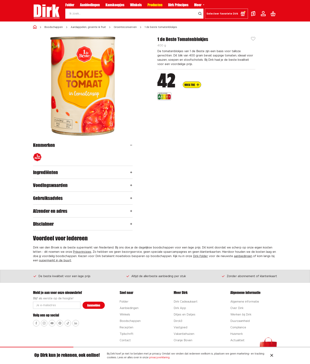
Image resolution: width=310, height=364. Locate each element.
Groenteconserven (125, 27)
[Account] (264, 13)
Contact (125, 340)
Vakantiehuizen (184, 333)
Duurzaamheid (240, 321)
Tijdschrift (126, 333)
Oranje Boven (183, 340)
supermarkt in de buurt (55, 260)
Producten (154, 5)
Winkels (136, 5)
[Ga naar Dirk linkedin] (75, 323)
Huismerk (236, 333)
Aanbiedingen (90, 5)
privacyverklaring (159, 357)
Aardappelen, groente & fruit (88, 27)
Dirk (46, 11)
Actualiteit (237, 340)
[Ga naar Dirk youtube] (52, 323)
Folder (69, 5)
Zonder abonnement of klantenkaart (252, 276)
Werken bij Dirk (240, 314)
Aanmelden (93, 305)
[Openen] (131, 145)
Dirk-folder (200, 256)
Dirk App (180, 308)
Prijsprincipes (82, 251)
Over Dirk (236, 308)
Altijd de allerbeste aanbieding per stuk (158, 276)
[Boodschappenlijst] (274, 13)
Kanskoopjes (114, 5)
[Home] (35, 27)
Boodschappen (53, 27)
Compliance (238, 327)
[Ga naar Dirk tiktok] (68, 323)
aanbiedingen (243, 256)
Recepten (126, 327)
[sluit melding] (272, 356)
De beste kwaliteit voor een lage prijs (64, 276)
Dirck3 (178, 321)
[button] (226, 14)
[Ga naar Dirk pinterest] (60, 323)
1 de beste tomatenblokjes (161, 27)
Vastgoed (180, 327)
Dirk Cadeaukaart (186, 301)
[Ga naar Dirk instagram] (44, 323)
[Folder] (254, 13)
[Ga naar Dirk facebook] (36, 323)
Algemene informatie (244, 301)
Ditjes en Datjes (184, 314)
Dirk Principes (178, 5)
